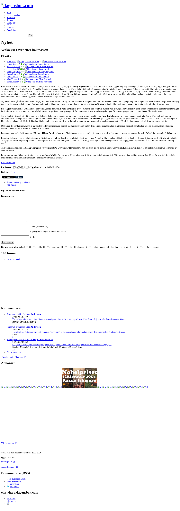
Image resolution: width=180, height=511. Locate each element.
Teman (10, 20)
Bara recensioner (14, 481)
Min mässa (11, 185)
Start (9, 12)
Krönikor (11, 17)
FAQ (9, 25)
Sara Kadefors (13, 81)
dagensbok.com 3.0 (9, 467)
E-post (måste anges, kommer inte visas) (48, 231)
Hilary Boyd (12, 69)
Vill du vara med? (9, 443)
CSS (13, 462)
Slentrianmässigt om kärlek (19, 182)
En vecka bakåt (13, 259)
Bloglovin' (14, 486)
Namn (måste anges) (39, 226)
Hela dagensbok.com (16, 479)
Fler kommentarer (14, 352)
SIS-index (11, 501)
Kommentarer (13, 484)
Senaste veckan (13, 15)
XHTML (5, 462)
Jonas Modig (12, 74)
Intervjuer (11, 22)
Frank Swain (12, 64)
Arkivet (10, 27)
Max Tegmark (13, 79)
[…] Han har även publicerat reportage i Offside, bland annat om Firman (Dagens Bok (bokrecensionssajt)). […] (62, 344)
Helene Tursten (13, 66)
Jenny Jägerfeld (14, 71)
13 (13, 349)
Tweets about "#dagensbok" (13, 357)
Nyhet (13, 172)
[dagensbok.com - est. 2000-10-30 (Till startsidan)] (17, 5)
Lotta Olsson (12, 76)
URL (32, 237)
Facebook (11, 498)
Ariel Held (11, 61)
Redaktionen (12, 30)
